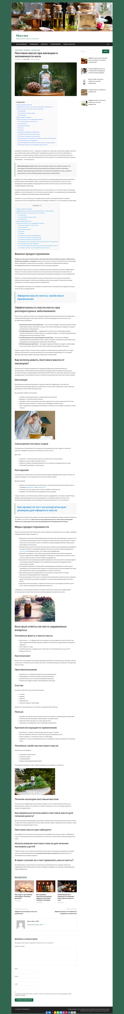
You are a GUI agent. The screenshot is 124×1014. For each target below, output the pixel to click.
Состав (21, 231)
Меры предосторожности (23, 221)
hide (40, 205)
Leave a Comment (35, 59)
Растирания (22, 219)
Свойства (44, 44)
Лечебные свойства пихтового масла (29, 237)
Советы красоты (69, 44)
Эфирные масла (35, 50)
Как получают (23, 227)
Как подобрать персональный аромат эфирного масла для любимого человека (44, 897)
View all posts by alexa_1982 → (35, 924)
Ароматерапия (55, 44)
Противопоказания (24, 229)
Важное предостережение (24, 209)
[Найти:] (94, 51)
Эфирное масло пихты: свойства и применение (40, 297)
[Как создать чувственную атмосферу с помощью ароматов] (24, 892)
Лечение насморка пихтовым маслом (29, 239)
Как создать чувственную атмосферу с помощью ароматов (23, 896)
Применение (34, 44)
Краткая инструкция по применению (29, 235)
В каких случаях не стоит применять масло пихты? (34, 247)
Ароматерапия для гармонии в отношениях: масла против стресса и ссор (66, 897)
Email (17, 976)
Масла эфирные (21, 44)
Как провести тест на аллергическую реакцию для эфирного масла (41, 508)
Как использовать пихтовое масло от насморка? (30, 213)
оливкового (41, 487)
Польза (21, 233)
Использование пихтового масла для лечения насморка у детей (37, 245)
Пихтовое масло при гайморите (28, 243)
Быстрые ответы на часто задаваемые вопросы (30, 223)
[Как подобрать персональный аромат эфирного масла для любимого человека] (45, 892)
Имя (16, 968)
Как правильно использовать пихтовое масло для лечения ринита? (38, 241)
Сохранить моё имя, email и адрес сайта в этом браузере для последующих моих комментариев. (43, 994)
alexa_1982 (26, 59)
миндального (31, 487)
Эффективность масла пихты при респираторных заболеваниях (35, 211)
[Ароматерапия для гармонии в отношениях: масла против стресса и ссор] (67, 892)
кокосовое (22, 551)
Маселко (22, 35)
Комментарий (20, 946)
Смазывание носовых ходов (27, 217)
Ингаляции (22, 215)
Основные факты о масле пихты (28, 225)
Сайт (16, 984)
